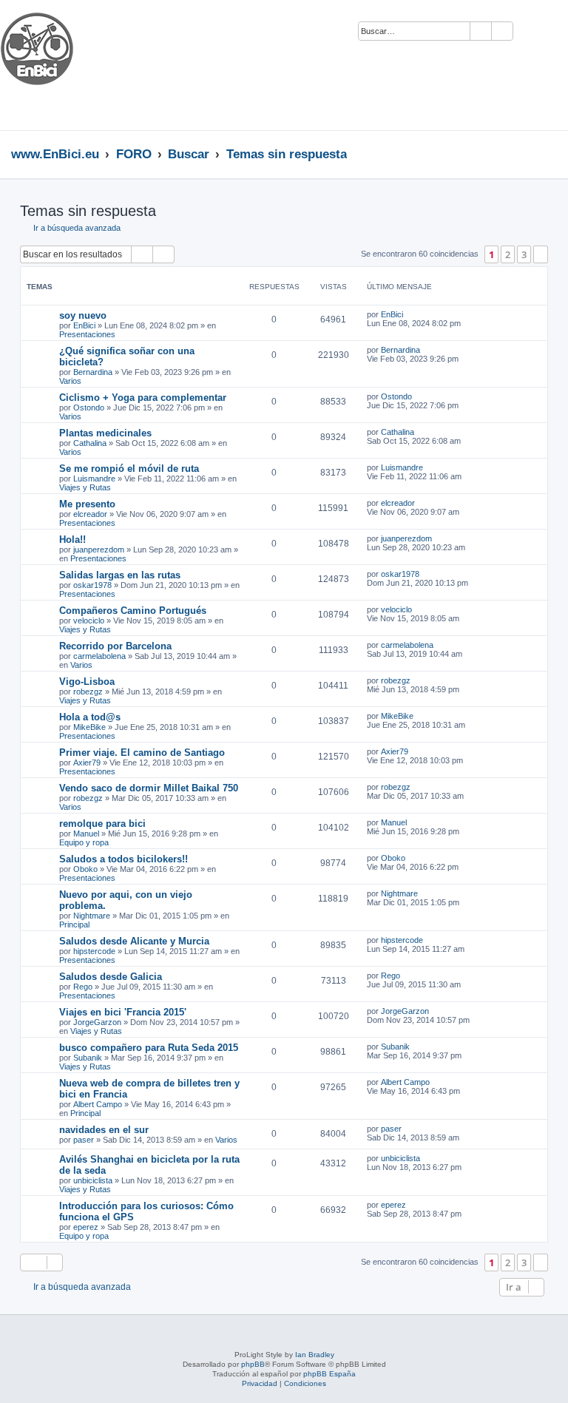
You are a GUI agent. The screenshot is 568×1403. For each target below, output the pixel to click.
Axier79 (87, 762)
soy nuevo (82, 315)
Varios (70, 380)
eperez (85, 1227)
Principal (74, 924)
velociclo (88, 620)
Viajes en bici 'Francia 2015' (122, 1012)
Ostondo (88, 407)
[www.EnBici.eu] (55, 65)
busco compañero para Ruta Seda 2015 (148, 1047)
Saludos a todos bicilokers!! (123, 859)
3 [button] (524, 254)
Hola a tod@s (90, 717)
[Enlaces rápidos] (553, 154)
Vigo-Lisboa (87, 681)
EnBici (84, 325)
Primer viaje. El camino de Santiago (142, 752)
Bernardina (92, 372)
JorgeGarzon (97, 1022)
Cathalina (89, 443)
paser (83, 1139)
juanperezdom (98, 549)
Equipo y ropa (84, 842)
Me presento (87, 504)
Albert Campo (97, 1104)
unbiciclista (92, 1180)
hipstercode (94, 951)
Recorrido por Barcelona (115, 646)
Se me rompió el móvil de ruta (129, 468)
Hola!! (72, 539)
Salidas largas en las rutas (119, 575)
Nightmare (91, 915)
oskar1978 (92, 585)
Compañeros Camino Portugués (132, 610)
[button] (540, 254)
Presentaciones (87, 334)
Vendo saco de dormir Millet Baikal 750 (148, 788)
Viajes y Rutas (85, 487)
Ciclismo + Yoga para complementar (142, 397)
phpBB (253, 1364)
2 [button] (507, 254)
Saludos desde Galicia (110, 976)
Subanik (87, 1057)
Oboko (85, 869)
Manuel (86, 833)
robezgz (88, 691)
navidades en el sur (104, 1129)
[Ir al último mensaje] (410, 314)
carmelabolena (99, 656)
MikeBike (89, 727)
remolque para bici (102, 823)
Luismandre (94, 478)
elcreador (90, 514)
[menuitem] (531, 31)
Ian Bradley (314, 1354)
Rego (82, 986)
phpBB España (329, 1374)
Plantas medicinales (105, 433)
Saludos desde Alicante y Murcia (134, 941)
